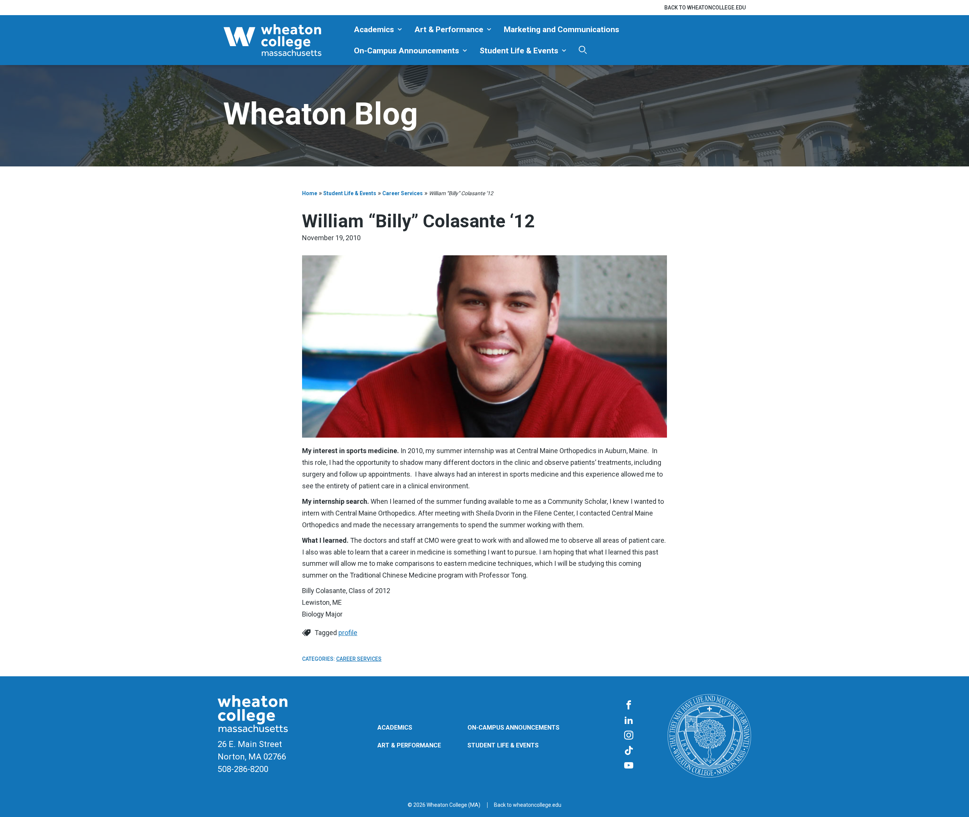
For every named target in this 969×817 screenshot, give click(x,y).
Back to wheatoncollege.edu (705, 8)
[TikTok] (628, 750)
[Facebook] (628, 705)
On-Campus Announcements (406, 50)
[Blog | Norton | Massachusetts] (285, 40)
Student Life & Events (519, 50)
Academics (374, 29)
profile (347, 633)
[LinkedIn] (628, 720)
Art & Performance (448, 29)
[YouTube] (628, 766)
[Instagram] (628, 735)
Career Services (402, 193)
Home (309, 193)
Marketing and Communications (561, 29)
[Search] (582, 49)
